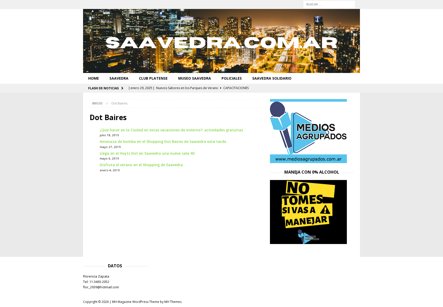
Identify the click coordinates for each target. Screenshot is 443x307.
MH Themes (173, 302)
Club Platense (153, 78)
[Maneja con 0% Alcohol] (308, 241)
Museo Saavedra (194, 78)
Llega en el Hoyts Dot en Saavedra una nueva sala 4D (147, 153)
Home (93, 78)
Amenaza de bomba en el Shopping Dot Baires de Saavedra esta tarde (163, 141)
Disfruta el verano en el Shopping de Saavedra (141, 164)
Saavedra (118, 78)
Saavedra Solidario (271, 78)
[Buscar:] (329, 4)
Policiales (232, 78)
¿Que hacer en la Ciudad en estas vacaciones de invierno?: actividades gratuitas (171, 130)
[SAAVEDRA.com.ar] (221, 70)
